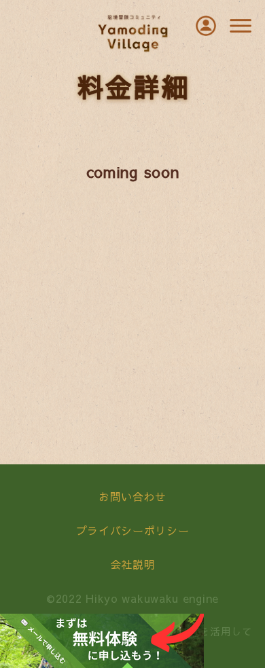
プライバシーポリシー (133, 530)
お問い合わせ (132, 496)
